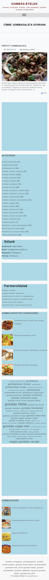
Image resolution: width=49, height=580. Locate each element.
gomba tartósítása (14, 395)
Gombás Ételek (18, 576)
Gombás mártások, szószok (13, 193)
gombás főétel (16, 404)
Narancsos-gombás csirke (25, 335)
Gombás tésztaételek (10, 212)
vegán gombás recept (24, 441)
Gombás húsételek (9, 184)
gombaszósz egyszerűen (33, 392)
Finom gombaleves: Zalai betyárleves (27, 508)
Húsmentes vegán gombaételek (15, 225)
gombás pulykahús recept (24, 413)
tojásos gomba (12, 436)
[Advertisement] (24, 126)
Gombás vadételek (9, 219)
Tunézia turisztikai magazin (12, 302)
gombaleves (32, 381)
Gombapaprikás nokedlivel (17, 390)
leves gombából (34, 429)
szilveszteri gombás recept (13, 434)
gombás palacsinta (36, 411)
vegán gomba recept (24, 438)
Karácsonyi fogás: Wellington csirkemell (30, 350)
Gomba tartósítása (9, 162)
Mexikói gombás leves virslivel (24, 545)
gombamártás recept (15, 387)
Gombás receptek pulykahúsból (15, 200)
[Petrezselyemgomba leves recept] (6, 523)
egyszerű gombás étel (17, 381)
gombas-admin (29, 49)
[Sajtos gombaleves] (6, 536)
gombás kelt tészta (12, 411)
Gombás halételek (9, 178)
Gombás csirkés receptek (12, 171)
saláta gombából (33, 432)
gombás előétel (34, 401)
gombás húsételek (32, 408)
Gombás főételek (9, 174)
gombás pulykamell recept (14, 416)
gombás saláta (31, 418)
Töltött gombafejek (9, 235)
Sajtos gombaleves (20, 533)
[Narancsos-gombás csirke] (7, 340)
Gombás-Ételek (24, 3)
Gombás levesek (8, 187)
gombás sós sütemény (9, 423)
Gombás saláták (8, 206)
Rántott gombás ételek (11, 228)
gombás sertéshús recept (20, 421)
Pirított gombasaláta (14, 46)
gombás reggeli (17, 418)
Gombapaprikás (8, 168)
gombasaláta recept (13, 392)
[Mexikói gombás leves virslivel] (6, 548)
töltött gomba (22, 436)
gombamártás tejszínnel (35, 387)
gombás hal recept (36, 405)
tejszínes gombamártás (36, 434)
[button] (24, 15)
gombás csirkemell (32, 395)
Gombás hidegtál (9, 181)
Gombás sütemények (10, 209)
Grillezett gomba (8, 222)
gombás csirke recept (17, 401)
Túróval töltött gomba (34, 436)
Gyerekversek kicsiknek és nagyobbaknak (18, 296)
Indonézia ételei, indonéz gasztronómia (17, 305)
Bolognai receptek (8, 290)
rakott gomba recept (18, 432)
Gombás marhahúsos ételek (13, 190)
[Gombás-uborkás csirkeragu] (7, 369)
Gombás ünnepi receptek (12, 216)
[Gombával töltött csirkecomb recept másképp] (7, 325)
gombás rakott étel (36, 416)
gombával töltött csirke (38, 426)
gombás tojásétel (40, 423)
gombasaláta (33, 390)
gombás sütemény (26, 423)
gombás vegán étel (16, 426)
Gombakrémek (8, 165)
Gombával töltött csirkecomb (18, 429)
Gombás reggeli (8, 203)
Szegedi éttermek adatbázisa (13, 293)
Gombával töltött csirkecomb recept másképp (29, 322)
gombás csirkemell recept (24, 398)
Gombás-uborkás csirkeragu (26, 365)
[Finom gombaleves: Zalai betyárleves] (6, 511)
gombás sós (36, 420)
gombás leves (24, 411)
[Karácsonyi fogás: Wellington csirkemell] (7, 355)
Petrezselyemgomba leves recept (25, 520)
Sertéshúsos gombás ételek (13, 232)
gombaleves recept (19, 384)
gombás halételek (12, 408)
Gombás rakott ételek (10, 197)
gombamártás (36, 384)
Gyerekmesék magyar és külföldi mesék (17, 299)
